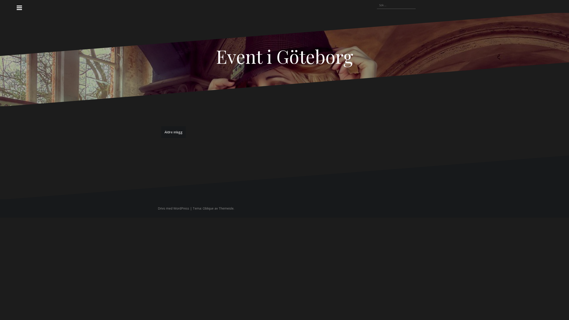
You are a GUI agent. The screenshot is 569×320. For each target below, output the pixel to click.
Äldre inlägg (173, 132)
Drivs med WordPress (173, 208)
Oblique (208, 208)
